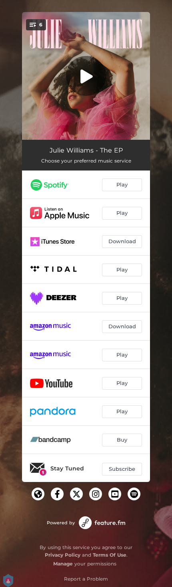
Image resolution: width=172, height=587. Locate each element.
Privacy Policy (62, 555)
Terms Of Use (109, 555)
